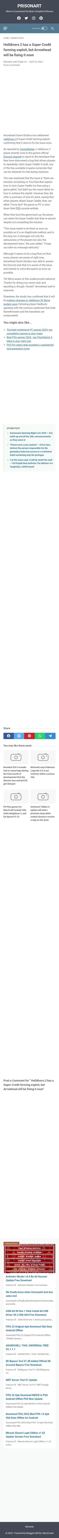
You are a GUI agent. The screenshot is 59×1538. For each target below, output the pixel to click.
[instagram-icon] (33, 18)
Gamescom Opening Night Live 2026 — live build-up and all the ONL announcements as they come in (31, 436)
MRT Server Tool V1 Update (21, 1380)
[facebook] (8, 736)
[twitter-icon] (25, 18)
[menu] (7, 28)
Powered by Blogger (24, 1533)
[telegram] (50, 736)
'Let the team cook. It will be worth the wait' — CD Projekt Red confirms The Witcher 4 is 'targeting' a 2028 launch (31, 463)
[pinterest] (29, 736)
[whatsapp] (40, 736)
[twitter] (19, 736)
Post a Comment (11, 65)
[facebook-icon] (18, 18)
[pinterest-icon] (40, 18)
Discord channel (12, 156)
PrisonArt (29, 6)
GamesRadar (27, 149)
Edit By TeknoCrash (44, 1533)
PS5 (18, 208)
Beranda (29, 1526)
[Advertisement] (29, 100)
